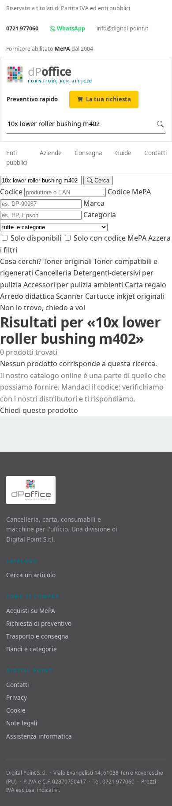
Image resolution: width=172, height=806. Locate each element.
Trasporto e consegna (37, 636)
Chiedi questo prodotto (39, 410)
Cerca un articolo (31, 575)
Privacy (16, 697)
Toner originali (67, 261)
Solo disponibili (35, 238)
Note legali (21, 723)
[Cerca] (160, 124)
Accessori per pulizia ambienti (73, 285)
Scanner (69, 296)
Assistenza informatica (39, 736)
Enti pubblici (16, 158)
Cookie (16, 710)
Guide (123, 153)
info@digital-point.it (123, 28)
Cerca (101, 180)
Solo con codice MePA (109, 238)
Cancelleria (53, 273)
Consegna (88, 153)
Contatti (155, 153)
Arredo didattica (27, 296)
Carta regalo (145, 285)
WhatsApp (70, 28)
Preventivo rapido (32, 99)
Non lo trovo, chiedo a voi (42, 307)
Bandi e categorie (31, 649)
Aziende (51, 153)
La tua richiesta (108, 99)
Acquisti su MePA (30, 610)
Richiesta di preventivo (38, 623)
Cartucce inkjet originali (124, 296)
